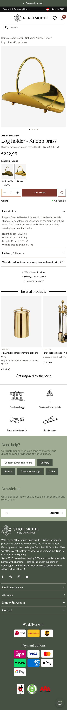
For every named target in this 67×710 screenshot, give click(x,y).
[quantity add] (17, 193)
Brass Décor (43, 37)
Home (4, 37)
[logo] (30, 18)
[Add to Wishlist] (62, 193)
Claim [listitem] (52, 471)
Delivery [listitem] (44, 462)
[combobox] (36, 27)
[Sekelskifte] (33, 530)
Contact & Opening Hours (16, 9)
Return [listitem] (8, 471)
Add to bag (39, 192)
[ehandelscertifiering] (32, 689)
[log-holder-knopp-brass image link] (33, 86)
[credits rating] (45, 689)
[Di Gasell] (20, 689)
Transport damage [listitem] (30, 471)
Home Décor (16, 37)
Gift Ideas (30, 37)
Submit (55, 513)
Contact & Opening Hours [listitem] (18, 462)
